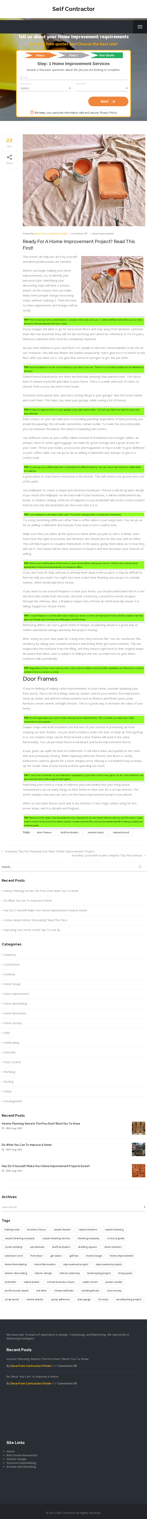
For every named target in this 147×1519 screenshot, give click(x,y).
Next (108, 101)
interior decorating (16, 1273)
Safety (7, 1091)
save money (114, 1290)
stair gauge (84, 1299)
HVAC (7, 1033)
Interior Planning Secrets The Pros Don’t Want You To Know (41, 891)
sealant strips (96, 832)
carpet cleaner (62, 1229)
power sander (114, 1282)
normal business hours (61, 1282)
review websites (64, 1290)
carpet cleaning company (20, 1238)
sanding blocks (90, 1290)
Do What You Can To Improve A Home (28, 900)
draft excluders (70, 832)
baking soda (12, 1229)
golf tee (74, 1255)
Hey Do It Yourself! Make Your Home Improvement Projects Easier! (45, 910)
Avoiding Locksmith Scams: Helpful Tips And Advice (107, 855)
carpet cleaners (88, 1229)
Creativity (9, 974)
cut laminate (37, 1247)
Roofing (8, 1081)
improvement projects (109, 1264)
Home (10, 1451)
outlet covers (90, 1282)
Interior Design (16, 1459)
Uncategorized (13, 1101)
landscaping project (99, 1273)
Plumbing (9, 1072)
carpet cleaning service (56, 1238)
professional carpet (17, 1290)
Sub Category (81, 84)
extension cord (14, 1255)
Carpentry (10, 955)
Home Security (13, 1023)
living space (125, 1273)
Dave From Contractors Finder (51, 233)
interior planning (69, 1273)
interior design (43, 1273)
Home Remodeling (15, 1003)
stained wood (121, 832)
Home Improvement (103, 233)
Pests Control (12, 1062)
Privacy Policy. (109, 112)
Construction (12, 964)
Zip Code (24, 78)
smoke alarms (34, 1299)
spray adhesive (60, 1299)
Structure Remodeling (21, 1463)
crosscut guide (115, 1238)
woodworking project (128, 1299)
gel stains (56, 1255)
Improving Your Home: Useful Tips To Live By (32, 930)
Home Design (12, 984)
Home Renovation (15, 1013)
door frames (44, 832)
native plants (31, 1282)
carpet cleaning (114, 1229)
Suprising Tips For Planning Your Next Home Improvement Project (50, 851)
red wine (41, 1290)
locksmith (10, 1052)
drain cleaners (113, 1247)
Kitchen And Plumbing (21, 1466)
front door (36, 1255)
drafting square (87, 1247)
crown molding (13, 1247)
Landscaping (11, 1042)
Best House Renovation (22, 1455)
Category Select (26, 84)
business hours (36, 1229)
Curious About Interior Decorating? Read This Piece (35, 920)
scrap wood (12, 1299)
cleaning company (88, 1238)
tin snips (103, 1299)
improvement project (75, 1264)
